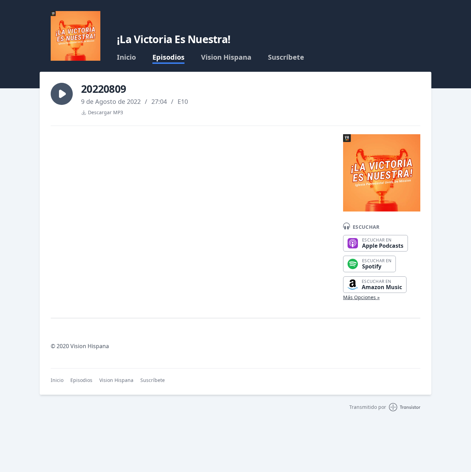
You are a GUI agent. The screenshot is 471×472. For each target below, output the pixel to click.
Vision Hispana (226, 57)
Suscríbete (286, 57)
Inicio (126, 57)
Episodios (168, 57)
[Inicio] (75, 36)
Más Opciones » (361, 297)
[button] (62, 94)
